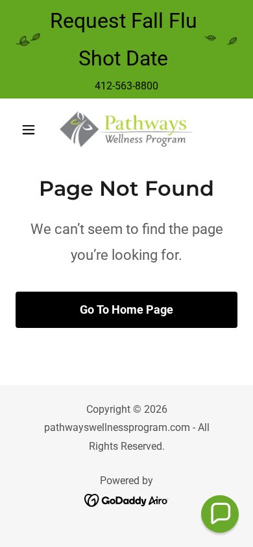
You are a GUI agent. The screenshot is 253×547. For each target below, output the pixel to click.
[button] (32, 130)
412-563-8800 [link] (126, 86)
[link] (126, 130)
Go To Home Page (126, 309)
